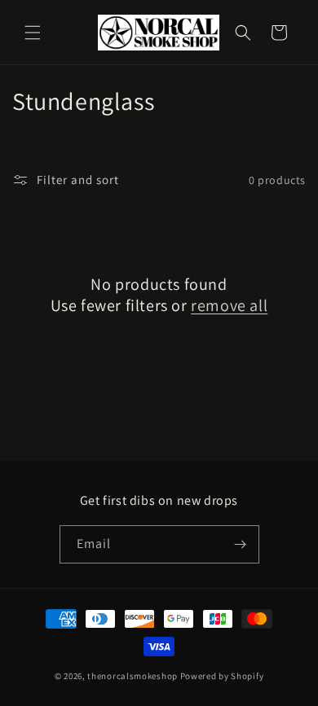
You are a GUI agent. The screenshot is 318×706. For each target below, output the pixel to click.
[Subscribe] (240, 544)
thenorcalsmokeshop (132, 676)
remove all (229, 305)
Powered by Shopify (222, 676)
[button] (33, 32)
